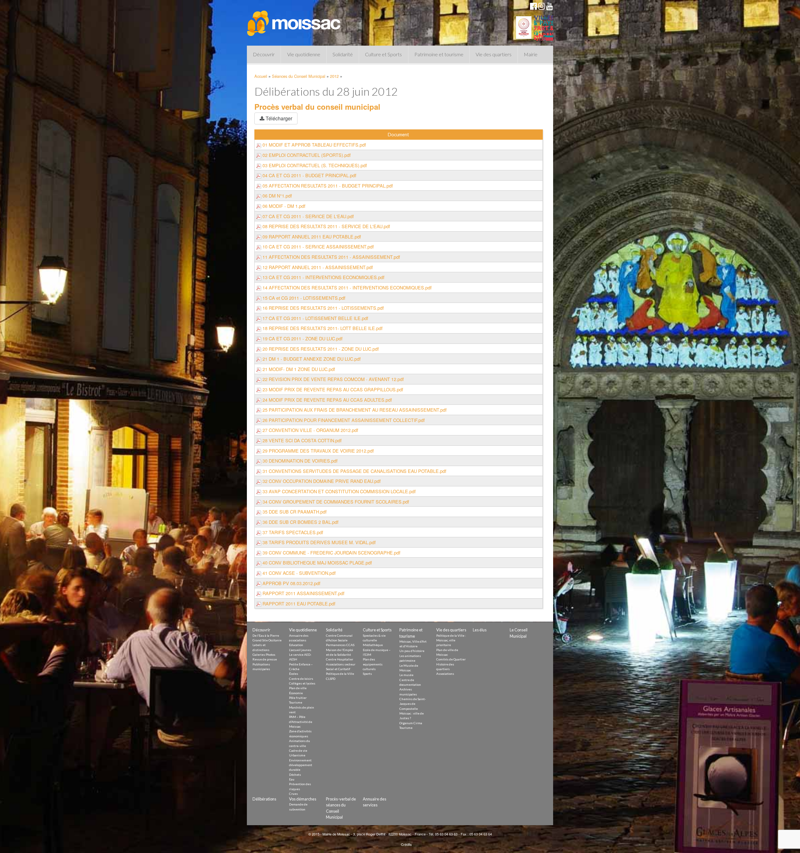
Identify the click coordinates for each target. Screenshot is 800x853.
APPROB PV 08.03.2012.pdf (290, 583)
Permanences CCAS (340, 645)
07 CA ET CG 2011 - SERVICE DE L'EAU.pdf (307, 216)
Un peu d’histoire (411, 651)
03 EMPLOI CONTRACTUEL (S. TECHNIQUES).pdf (314, 165)
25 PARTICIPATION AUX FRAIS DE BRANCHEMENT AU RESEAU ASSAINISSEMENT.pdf (354, 409)
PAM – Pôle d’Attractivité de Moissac (300, 721)
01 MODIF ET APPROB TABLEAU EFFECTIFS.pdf (313, 144)
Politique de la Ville (340, 673)
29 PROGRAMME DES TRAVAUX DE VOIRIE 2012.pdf (317, 450)
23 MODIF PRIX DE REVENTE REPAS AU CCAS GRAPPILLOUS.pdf (332, 389)
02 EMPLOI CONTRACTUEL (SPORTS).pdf (306, 155)
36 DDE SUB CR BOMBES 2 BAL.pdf (299, 522)
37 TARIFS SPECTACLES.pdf (292, 532)
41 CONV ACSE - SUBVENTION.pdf (298, 573)
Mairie (531, 54)
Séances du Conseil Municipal (298, 76)
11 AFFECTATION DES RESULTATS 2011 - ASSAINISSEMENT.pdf (330, 256)
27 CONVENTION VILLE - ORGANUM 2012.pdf (309, 430)
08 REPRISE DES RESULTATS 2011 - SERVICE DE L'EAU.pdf (325, 226)
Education (296, 645)
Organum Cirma (410, 723)
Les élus (480, 629)
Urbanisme (297, 755)
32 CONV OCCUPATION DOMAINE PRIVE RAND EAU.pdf (321, 481)
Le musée (406, 675)
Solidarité (342, 54)
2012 (334, 76)
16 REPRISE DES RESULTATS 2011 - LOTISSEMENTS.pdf (322, 307)
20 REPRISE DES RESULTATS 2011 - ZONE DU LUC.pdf (320, 348)
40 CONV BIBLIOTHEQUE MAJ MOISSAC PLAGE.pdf (316, 562)
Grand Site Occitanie (267, 640)
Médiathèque (373, 645)
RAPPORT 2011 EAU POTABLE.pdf (298, 603)
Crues (293, 793)
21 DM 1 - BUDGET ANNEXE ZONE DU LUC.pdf (311, 358)
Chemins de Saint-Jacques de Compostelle (412, 703)
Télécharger (278, 118)
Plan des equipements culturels (372, 664)
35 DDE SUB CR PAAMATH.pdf (294, 511)
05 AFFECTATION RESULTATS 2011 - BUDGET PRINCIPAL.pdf (327, 185)
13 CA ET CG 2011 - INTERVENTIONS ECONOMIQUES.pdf (322, 277)
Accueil (260, 76)
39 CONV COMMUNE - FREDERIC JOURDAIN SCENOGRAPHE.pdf (330, 552)
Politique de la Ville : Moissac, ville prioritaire (451, 640)
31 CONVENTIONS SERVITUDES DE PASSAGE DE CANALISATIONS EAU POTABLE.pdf (353, 471)
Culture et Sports (383, 54)
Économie (296, 693)
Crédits (406, 844)
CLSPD (330, 678)
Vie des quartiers (494, 54)
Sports (367, 673)
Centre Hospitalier (339, 659)
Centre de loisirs (301, 678)
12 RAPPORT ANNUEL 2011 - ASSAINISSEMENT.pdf (317, 267)
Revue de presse (264, 659)
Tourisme (295, 702)
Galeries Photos (263, 654)
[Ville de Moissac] (294, 20)
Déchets (295, 774)
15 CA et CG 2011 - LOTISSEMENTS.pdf (303, 297)
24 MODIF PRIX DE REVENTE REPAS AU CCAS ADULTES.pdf (326, 399)
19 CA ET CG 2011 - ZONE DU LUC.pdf (301, 338)
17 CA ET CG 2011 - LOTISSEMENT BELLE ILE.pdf (314, 318)
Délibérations (264, 798)
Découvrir (264, 54)
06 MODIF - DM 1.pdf (283, 206)
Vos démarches (302, 798)
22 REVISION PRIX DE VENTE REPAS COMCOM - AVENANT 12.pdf (332, 379)
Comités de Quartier (451, 659)
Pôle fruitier (298, 698)
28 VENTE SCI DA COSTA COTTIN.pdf (301, 440)
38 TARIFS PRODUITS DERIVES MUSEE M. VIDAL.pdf (318, 542)
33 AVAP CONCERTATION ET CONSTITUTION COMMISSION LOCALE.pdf (338, 491)
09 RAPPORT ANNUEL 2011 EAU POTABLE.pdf (311, 236)
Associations (445, 673)
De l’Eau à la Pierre (265, 635)
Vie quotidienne (303, 54)
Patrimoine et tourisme (438, 54)
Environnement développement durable (300, 765)
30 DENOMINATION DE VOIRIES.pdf (299, 460)
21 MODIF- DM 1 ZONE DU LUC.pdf (298, 369)
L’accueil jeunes (300, 650)
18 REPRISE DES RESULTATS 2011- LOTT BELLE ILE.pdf (321, 328)
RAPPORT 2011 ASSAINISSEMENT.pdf (302, 593)
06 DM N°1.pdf (276, 195)
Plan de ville (298, 688)
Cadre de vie (298, 750)
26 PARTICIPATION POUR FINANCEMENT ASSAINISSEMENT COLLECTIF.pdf (343, 420)
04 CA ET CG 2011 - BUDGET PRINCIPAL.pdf (308, 175)
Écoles (293, 673)
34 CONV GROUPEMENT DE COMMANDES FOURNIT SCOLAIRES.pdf (335, 501)
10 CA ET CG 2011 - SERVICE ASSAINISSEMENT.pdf (317, 246)
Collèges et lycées (302, 683)
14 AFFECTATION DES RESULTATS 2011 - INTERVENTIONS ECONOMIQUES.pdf (346, 287)
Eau (291, 779)
